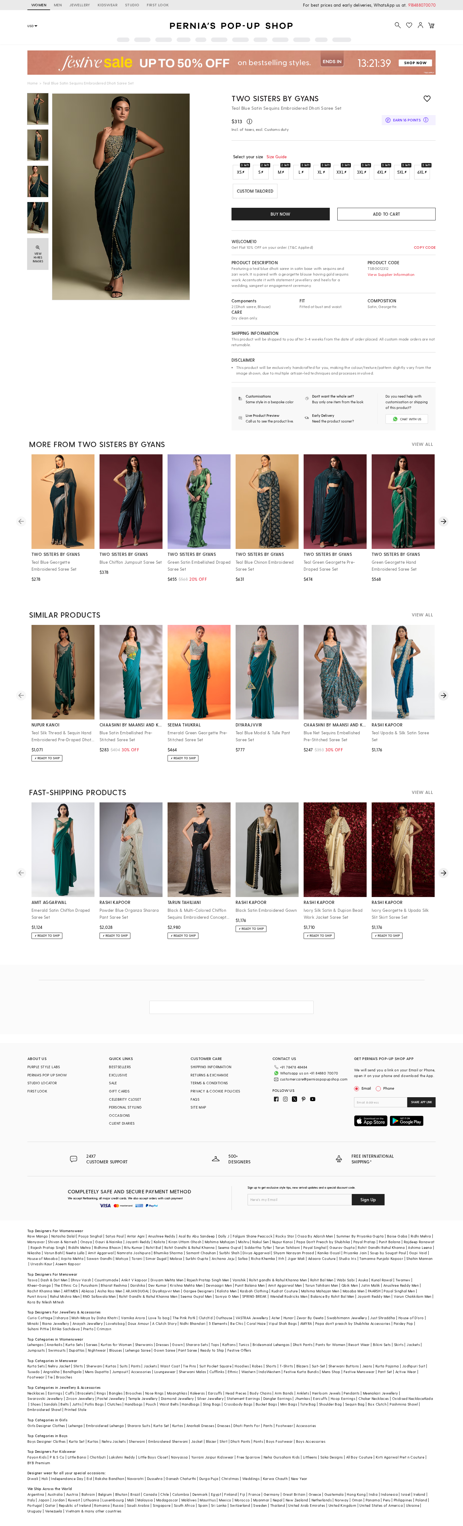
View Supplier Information (391, 274)
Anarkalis (54, 1345)
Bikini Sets (382, 1345)
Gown (177, 1345)
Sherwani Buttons (344, 1366)
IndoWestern (269, 1372)
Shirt (223, 1441)
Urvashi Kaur (41, 1264)
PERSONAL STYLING (125, 1107)
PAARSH (374, 1291)
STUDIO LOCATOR (42, 1083)
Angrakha (51, 1372)
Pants (135, 1366)
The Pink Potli (184, 1318)
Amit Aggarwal (101, 1253)
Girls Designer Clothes (46, 1426)
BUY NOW (280, 214)
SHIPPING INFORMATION (211, 1067)
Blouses (115, 1350)
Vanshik (239, 1280)
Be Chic (236, 1323)
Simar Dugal (156, 1258)
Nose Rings (154, 1393)
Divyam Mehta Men (167, 1280)
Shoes (36, 1404)
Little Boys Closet (153, 1457)
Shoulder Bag (330, 1404)
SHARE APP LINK (421, 1102)
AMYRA (306, 1323)
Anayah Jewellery (87, 1323)
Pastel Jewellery (111, 1398)
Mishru (243, 1242)
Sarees (91, 1345)
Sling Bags (212, 1404)
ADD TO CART (386, 214)
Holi (45, 1478)
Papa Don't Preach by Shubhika (323, 1242)
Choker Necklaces (373, 1398)
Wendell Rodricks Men (288, 1296)
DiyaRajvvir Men (166, 1291)
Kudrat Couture (285, 1291)
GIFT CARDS (119, 1091)
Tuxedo (33, 1372)
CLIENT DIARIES (122, 1123)
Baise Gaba (397, 1236)
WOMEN (38, 5)
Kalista (159, 1242)
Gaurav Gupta (342, 1247)
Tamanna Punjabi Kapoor (381, 1258)
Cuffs (69, 1393)
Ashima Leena (420, 1247)
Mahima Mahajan (220, 1242)
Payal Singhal (314, 1247)
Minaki (33, 1323)
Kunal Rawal (381, 1280)
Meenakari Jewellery (380, 1393)
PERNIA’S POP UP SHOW (47, 1075)
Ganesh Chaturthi (181, 1478)
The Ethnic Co (66, 1285)
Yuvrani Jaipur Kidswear (212, 1457)
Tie (50, 1377)
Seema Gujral (229, 1247)
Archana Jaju (223, 1258)
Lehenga (75, 1426)
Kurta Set (161, 1426)
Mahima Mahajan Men (320, 1291)
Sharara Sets (197, 1345)
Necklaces (36, 1393)
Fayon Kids (37, 1457)
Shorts (271, 1366)
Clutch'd (206, 1318)
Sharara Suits (138, 1426)
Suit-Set (318, 1366)
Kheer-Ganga (39, 1285)
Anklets (303, 1393)
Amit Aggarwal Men (285, 1285)
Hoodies (242, 1366)
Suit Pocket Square (215, 1366)
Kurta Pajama (387, 1366)
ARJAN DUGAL (137, 1291)
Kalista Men (227, 1291)
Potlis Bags (94, 1404)
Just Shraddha (382, 1318)
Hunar (288, 1318)
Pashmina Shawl (404, 1404)
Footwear (35, 1377)
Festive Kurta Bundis (301, 1372)
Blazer (211, 1441)
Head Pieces (236, 1393)
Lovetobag (115, 1323)
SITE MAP (198, 1107)
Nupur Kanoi (282, 1242)
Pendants (351, 1393)
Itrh (281, 1258)
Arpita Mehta (72, 1258)
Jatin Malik (370, 1285)
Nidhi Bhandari (193, 1323)
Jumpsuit (120, 1372)
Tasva (32, 1280)
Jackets (413, 1345)
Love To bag (158, 1318)
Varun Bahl (53, 1253)
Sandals (50, 1404)
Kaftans (229, 1345)
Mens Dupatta (97, 1372)
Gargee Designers (198, 1291)
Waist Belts (169, 1404)
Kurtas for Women (116, 1345)
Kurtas (111, 1366)
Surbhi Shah (229, 1253)
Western (248, 1372)
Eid (89, 1478)
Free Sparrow (248, 1457)
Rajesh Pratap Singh (48, 1247)
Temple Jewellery (142, 1398)
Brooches (64, 1377)
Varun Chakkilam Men (413, 1296)
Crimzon (104, 1329)
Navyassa (179, 1457)
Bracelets (85, 1393)
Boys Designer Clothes (46, 1441)
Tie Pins (189, 1366)
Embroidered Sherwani (168, 1441)
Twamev (403, 1280)
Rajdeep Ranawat (419, 1242)
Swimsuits (57, 1350)
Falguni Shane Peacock (252, 1236)
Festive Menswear (359, 1372)
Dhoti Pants (302, 1345)
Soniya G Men (227, 1296)
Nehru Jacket (59, 1366)
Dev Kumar (157, 1285)
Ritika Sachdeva (66, 1329)
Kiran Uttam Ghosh (185, 1242)
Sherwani (94, 1366)
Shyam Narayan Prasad (293, 1253)
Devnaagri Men (219, 1285)
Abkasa (87, 1291)
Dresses (162, 1345)
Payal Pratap (364, 1242)
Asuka (363, 1280)
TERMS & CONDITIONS (209, 1083)
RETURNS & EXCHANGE (209, 1075)
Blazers (302, 1366)
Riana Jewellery (55, 1323)
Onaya (86, 1242)
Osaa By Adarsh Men (315, 1236)
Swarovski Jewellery (45, 1398)
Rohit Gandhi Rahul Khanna (381, 1247)
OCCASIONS (119, 1115)
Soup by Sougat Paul (388, 1253)
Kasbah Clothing (254, 1291)
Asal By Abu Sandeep (197, 1236)
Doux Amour (138, 1323)
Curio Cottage (39, 1318)
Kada (428, 1398)
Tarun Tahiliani (287, 1247)
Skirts (398, 1345)
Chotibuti (98, 1457)
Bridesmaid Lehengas (271, 1345)
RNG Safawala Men (99, 1296)
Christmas (230, 1478)
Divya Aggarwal (256, 1253)
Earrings (55, 1393)
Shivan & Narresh (62, 1242)
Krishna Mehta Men (186, 1285)
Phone (388, 1088)
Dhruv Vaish (81, 1280)
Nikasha (34, 1253)
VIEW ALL (422, 444)
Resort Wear (358, 1345)
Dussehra (155, 1478)
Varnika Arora (133, 1318)
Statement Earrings (243, 1398)
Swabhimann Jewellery (347, 1318)
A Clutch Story (164, 1323)
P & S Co (57, 1457)
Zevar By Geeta (310, 1318)
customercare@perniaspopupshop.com (314, 1079)
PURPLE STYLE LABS (43, 1067)
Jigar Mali (296, 1258)
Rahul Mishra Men (65, 1296)
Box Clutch (377, 1404)
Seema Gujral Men (196, 1296)
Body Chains (261, 1393)
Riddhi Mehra (79, 1247)
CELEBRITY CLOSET (125, 1099)
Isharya (61, 1318)
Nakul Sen (260, 1242)
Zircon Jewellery (80, 1398)
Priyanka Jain (355, 1253)
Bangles (116, 1393)
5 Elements (218, 1323)
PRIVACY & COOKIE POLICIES (215, 1091)
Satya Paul (115, 1236)
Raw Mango (37, 1236)
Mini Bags (288, 1404)
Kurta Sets (74, 1345)
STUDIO (132, 5)
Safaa (243, 1258)
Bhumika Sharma (168, 1253)
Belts (64, 1404)
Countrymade (106, 1280)
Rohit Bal (153, 1247)
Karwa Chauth (275, 1478)
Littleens (310, 1457)
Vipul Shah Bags (283, 1323)
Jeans (367, 1366)
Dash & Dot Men (54, 1280)
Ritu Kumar (133, 1247)
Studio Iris (347, 1258)
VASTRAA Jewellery (252, 1318)
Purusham (89, 1285)
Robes (257, 1366)
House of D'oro (411, 1318)
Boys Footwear (279, 1441)
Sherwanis (144, 1345)
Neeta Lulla (75, 1253)
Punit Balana (390, 1242)
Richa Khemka (263, 1258)
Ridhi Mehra (421, 1236)
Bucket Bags (266, 1404)
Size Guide (276, 156)
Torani (137, 1258)
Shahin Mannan (419, 1258)
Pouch (151, 1404)
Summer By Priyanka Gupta (360, 1236)
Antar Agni (136, 1236)
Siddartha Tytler (258, 1247)
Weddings (251, 1478)
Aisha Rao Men (110, 1291)
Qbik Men (349, 1285)
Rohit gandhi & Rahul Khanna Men (278, 1280)
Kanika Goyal (328, 1253)
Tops (215, 1345)
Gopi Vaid (418, 1253)
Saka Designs (331, 1457)
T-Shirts (286, 1366)
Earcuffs (215, 1393)
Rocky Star (285, 1236)
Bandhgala (72, 1372)
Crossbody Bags (238, 1404)
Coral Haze (256, 1323)
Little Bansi (77, 1457)
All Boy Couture (359, 1457)
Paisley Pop (403, 1323)
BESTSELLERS (120, 1067)
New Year (299, 1478)
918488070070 (422, 5)
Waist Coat (170, 1366)
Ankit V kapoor (134, 1280)
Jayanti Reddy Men (374, 1296)
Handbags (133, 1404)
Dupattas (77, 1350)
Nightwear (97, 1350)
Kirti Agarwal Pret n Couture (400, 1457)
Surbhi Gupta (197, 1258)
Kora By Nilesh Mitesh (45, 1302)
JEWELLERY (79, 5)
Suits (124, 1366)
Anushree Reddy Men (401, 1285)
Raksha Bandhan (109, 1478)
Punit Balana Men (250, 1285)
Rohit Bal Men (322, 1280)
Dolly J (224, 1236)
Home (32, 83)
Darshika (137, 1285)
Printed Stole (75, 1409)
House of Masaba (42, 1258)
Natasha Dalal (63, 1236)
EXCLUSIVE (118, 1075)
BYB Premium (38, 1463)
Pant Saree (187, 1350)
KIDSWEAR (107, 5)
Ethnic (233, 1372)
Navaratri (135, 1478)
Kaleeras (197, 1393)
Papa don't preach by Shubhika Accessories (352, 1323)
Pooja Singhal (90, 1236)
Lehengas (35, 1345)
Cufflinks (217, 1372)
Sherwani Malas (192, 1372)
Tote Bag (308, 1404)
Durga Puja (208, 1478)
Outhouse (224, 1318)
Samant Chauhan (201, 1253)
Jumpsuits (36, 1350)
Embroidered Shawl (44, 1409)
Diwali (32, 1478)
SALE (113, 1083)
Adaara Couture (322, 1258)
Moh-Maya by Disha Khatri (94, 1318)
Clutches (114, 1404)
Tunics (244, 1345)
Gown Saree (164, 1350)
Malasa (176, 1258)
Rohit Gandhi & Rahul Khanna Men (148, 1296)
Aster (276, 1318)
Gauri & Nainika (108, 1242)
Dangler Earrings (277, 1398)
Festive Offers (239, 1350)
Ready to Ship (212, 1350)
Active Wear (405, 1372)
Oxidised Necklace (408, 1398)
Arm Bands (284, 1393)
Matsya (122, 1258)
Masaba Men (354, 1291)
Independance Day (67, 1478)
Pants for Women (330, 1345)
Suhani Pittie (38, 1329)
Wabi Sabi (346, 1280)
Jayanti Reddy (137, 1242)
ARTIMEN (71, 1291)
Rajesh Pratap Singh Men (208, 1280)
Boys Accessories (310, 1441)
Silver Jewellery (210, 1398)
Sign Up (368, 1199)
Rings (101, 1393)
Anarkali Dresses (200, 1426)
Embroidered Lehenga (105, 1426)
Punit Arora (37, 1296)
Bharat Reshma (114, 1285)
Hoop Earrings (343, 1398)
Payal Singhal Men (399, 1291)
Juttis (77, 1404)
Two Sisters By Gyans (275, 98)
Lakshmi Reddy (122, 1457)
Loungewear (165, 1372)
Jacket (197, 1441)
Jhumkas (302, 1398)
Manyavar (36, 1242)
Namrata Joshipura (134, 1253)
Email (366, 1088)
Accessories (141, 1372)
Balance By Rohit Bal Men (332, 1296)
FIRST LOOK (158, 5)
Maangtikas (177, 1393)
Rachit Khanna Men (43, 1291)
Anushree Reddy (161, 1236)
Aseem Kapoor (68, 1264)
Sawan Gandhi (99, 1258)
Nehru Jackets (114, 1441)
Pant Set (385, 1372)
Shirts (78, 1366)
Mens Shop (331, 1372)
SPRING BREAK (254, 1296)
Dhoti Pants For (246, 1426)
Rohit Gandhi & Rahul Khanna (189, 1247)
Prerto (88, 1329)
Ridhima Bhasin (107, 1247)
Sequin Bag (355, 1404)
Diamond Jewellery (177, 1398)
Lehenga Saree (138, 1350)
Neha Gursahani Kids (282, 1457)
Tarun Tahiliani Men (321, 1285)
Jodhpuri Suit (413, 1366)
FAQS (195, 1099)
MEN (58, 5)
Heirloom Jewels (326, 1393)
